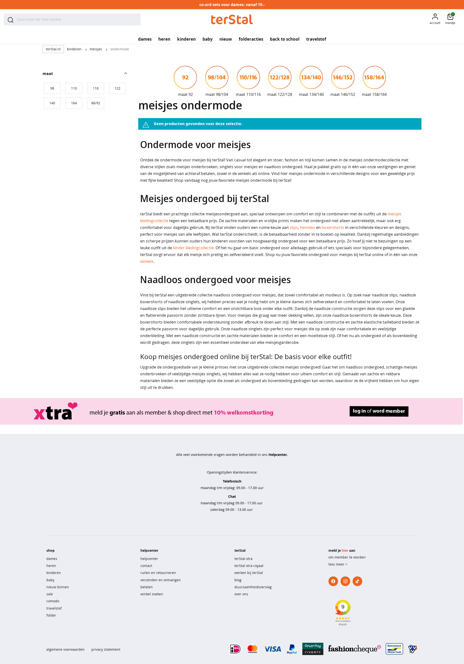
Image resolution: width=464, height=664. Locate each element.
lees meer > (337, 564)
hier (345, 550)
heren (51, 565)
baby (50, 580)
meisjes (96, 49)
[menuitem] (145, 37)
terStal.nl (53, 49)
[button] (435, 19)
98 (52, 88)
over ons (241, 594)
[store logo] (232, 19)
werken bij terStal (248, 572)
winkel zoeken (151, 594)
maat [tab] (48, 73)
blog (237, 580)
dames (51, 558)
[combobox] (72, 19)
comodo (52, 601)
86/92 (95, 103)
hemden (307, 227)
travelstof (54, 608)
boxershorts (333, 227)
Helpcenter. (278, 454)
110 (74, 88)
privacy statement (105, 649)
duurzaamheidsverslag (253, 587)
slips (294, 227)
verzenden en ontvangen (160, 580)
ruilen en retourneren (158, 572)
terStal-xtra (243, 558)
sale (49, 594)
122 (117, 88)
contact (146, 565)
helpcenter (149, 558)
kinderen (74, 49)
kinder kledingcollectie (193, 247)
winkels (146, 261)
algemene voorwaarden (65, 649)
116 (96, 88)
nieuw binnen (57, 587)
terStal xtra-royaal (248, 565)
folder (51, 615)
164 (74, 103)
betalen (146, 587)
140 (52, 103)
